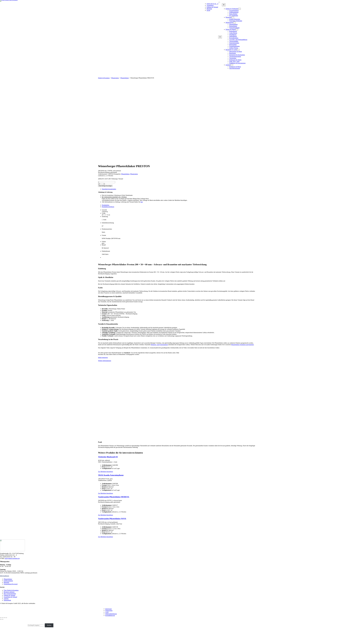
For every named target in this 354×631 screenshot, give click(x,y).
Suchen (49, 625)
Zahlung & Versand (212, 7)
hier (142, 202)
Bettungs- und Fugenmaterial (159, 344)
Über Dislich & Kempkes (11, 590)
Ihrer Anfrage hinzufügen (105, 185)
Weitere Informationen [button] (104, 360)
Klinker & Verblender (232, 8)
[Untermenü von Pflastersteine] (234, 23)
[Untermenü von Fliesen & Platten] (237, 30)
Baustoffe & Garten (231, 49)
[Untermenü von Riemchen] (232, 17)
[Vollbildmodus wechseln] (4, 617)
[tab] (179, 205)
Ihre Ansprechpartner (10, 593)
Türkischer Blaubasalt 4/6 (108, 457)
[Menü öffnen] (220, 37)
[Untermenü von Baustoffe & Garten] (238, 50)
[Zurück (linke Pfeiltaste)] (0, 619)
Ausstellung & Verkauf (10, 597)
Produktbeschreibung (108, 207)
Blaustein (6, 582)
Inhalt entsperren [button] (103, 357)
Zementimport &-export (11, 584)
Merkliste (209, 8)
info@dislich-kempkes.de (12, 558)
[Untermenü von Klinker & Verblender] (239, 9)
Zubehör (228, 65)
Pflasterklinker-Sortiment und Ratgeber (242, 344)
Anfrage (6, 598)
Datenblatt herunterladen (109, 189)
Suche (208, 10)
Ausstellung (210, 5)
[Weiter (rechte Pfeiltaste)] (2, 619)
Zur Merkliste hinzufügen (105, 471)
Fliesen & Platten (231, 29)
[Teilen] (2, 617)
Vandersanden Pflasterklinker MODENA (113, 497)
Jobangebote (7, 600)
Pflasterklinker (124, 78)
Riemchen (228, 17)
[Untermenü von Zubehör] (232, 65)
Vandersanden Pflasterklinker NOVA (112, 519)
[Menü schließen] (224, 4)
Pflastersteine (229, 22)
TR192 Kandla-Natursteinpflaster (111, 475)
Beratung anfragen (9, 592)
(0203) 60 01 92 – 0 (212, 4)
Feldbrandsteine (8, 580)
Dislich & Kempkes (104, 78)
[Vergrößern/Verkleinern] (6, 617)
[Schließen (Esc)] (0, 617)
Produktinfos (105, 205)
